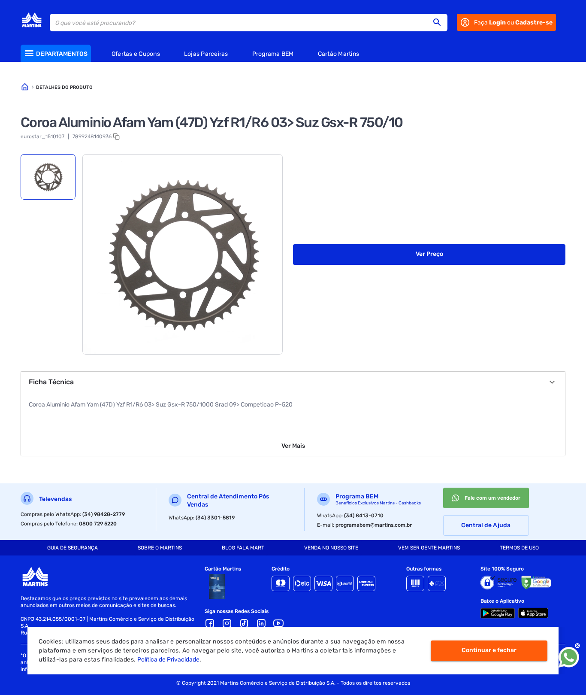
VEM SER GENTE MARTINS (429, 548)
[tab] (48, 177)
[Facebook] (210, 623)
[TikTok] (244, 623)
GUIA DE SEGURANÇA (72, 548)
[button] (439, 22)
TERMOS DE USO (519, 548)
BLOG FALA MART (243, 548)
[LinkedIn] (261, 623)
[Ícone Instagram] (227, 623)
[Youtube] (278, 623)
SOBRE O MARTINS (160, 548)
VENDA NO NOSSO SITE (331, 548)
